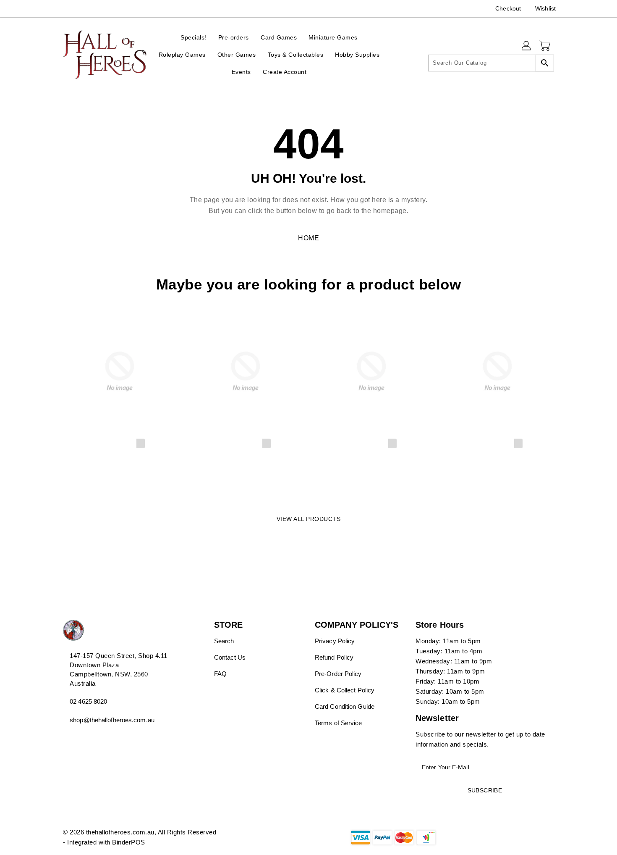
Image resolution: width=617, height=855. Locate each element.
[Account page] (526, 46)
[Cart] (545, 46)
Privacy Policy (335, 641)
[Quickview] (71, 487)
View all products (309, 519)
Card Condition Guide (344, 706)
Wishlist (545, 8)
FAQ (220, 673)
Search (224, 641)
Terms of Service (338, 722)
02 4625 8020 (88, 701)
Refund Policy (334, 657)
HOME (308, 238)
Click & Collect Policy (344, 690)
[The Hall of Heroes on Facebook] (51, 8)
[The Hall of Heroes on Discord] (67, 8)
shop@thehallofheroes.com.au (112, 719)
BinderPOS (128, 842)
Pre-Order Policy (338, 673)
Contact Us (230, 657)
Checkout (508, 8)
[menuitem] (193, 37)
